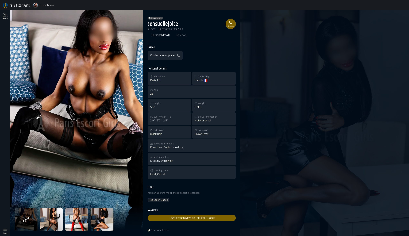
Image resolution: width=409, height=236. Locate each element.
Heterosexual (203, 120)
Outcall (161, 174)
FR (158, 80)
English (168, 147)
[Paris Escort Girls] (149, 230)
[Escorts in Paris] (16, 5)
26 (151, 93)
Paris (152, 28)
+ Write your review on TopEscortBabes (192, 217)
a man (169, 160)
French (199, 80)
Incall (153, 174)
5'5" (152, 107)
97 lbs (198, 107)
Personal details (160, 35)
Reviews (181, 35)
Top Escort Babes (158, 199)
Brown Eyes (201, 133)
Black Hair (156, 133)
